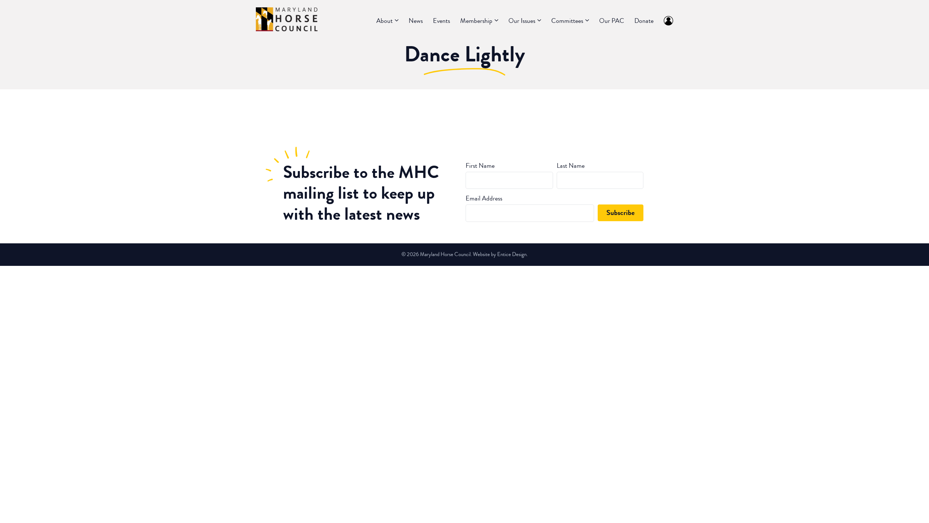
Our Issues (521, 20)
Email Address (484, 198)
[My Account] (666, 20)
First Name (480, 165)
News (416, 20)
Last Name (571, 165)
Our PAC (611, 20)
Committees (567, 20)
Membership (476, 20)
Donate (644, 20)
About (384, 20)
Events (441, 20)
